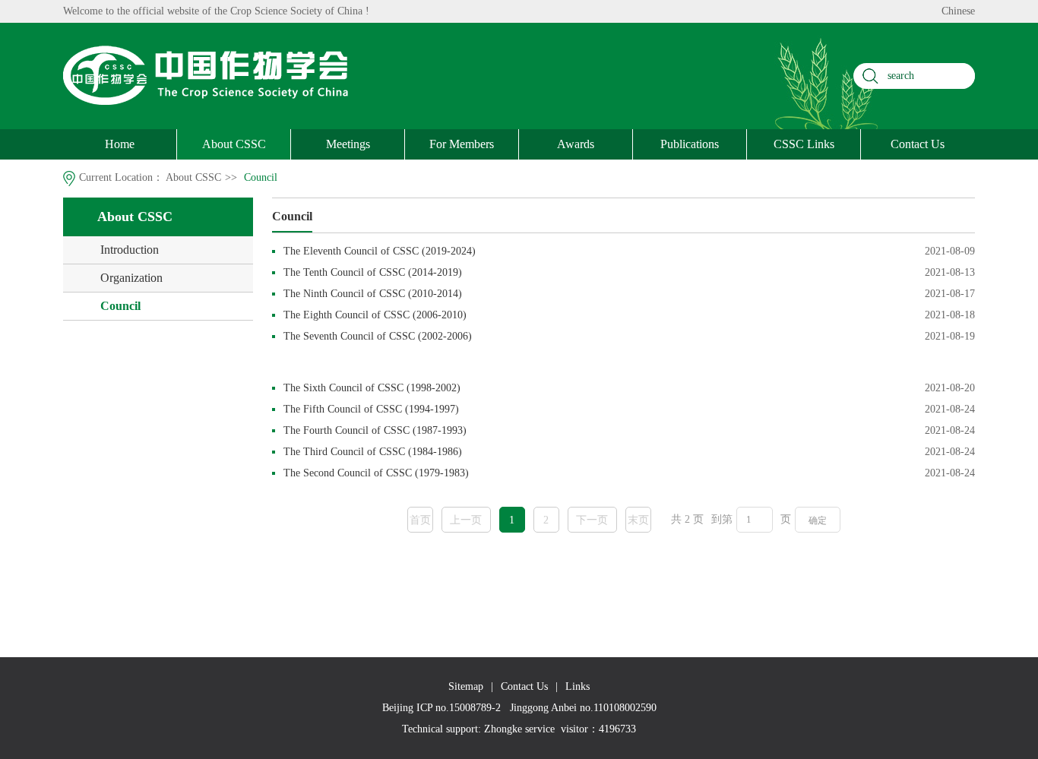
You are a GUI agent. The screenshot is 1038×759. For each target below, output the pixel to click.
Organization (131, 277)
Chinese (958, 11)
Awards (575, 144)
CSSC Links (804, 144)
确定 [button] (818, 520)
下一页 (592, 520)
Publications (689, 144)
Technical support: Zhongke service (478, 729)
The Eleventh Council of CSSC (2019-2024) (379, 251)
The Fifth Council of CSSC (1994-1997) (371, 409)
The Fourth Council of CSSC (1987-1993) (375, 430)
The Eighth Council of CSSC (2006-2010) (375, 315)
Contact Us (918, 144)
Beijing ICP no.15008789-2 (441, 707)
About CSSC (234, 144)
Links (577, 686)
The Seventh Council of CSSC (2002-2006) (377, 336)
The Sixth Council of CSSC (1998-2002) (371, 388)
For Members (461, 144)
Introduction (129, 249)
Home (119, 144)
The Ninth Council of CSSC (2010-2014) (372, 293)
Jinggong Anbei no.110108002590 (583, 707)
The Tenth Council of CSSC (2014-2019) (372, 272)
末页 (638, 520)
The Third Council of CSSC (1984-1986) (372, 451)
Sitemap (465, 686)
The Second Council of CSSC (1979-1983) (376, 473)
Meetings (348, 144)
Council (260, 177)
